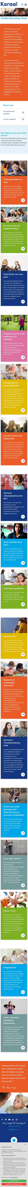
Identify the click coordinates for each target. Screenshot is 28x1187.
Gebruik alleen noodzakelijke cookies (14, 1184)
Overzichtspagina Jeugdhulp (9, 112)
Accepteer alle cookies (14, 1180)
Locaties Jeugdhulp (9, 119)
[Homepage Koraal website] (9, 4)
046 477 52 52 (14, 1126)
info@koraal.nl (14, 1129)
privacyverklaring (14, 1177)
